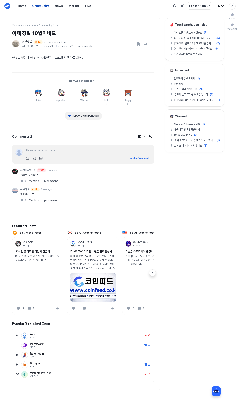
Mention (34, 180)
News (59, 6)
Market (74, 6)
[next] (152, 272)
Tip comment (50, 180)
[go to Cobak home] (7, 6)
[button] (146, 44)
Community (40, 6)
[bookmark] (138, 44)
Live (88, 6)
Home (22, 6)
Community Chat (49, 25)
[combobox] (220, 6)
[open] (152, 44)
